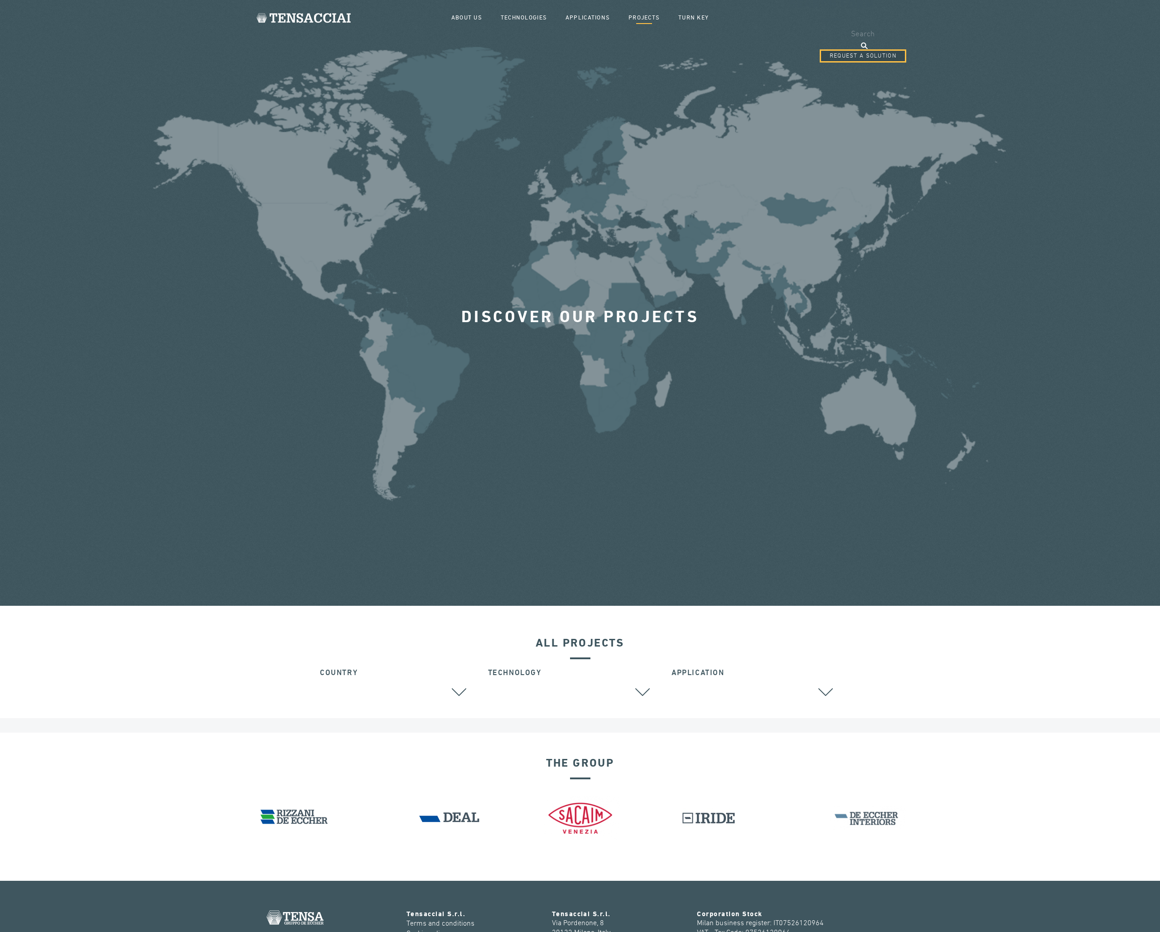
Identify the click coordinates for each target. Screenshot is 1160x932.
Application (698, 673)
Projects (644, 18)
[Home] (303, 18)
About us (466, 18)
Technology (514, 673)
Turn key (693, 18)
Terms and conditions (440, 923)
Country (339, 673)
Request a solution (863, 56)
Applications (588, 18)
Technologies (524, 18)
